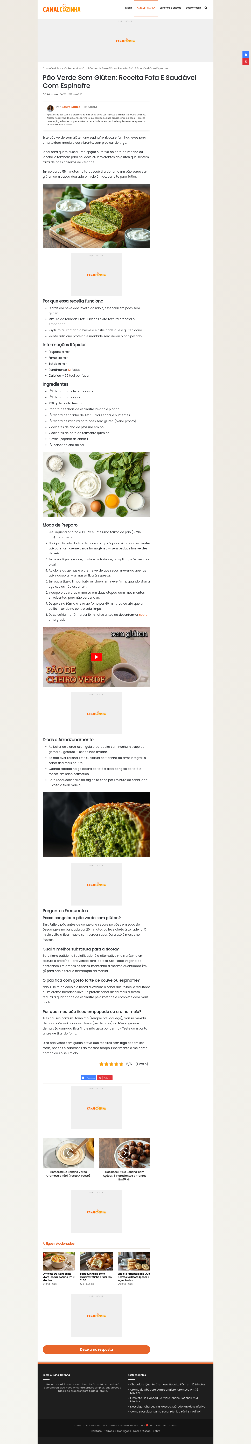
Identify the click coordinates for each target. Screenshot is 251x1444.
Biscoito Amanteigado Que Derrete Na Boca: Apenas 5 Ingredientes (134, 1277)
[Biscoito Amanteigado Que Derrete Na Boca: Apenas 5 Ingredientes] (134, 1261)
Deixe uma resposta (96, 1349)
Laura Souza (71, 107)
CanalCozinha (52, 68)
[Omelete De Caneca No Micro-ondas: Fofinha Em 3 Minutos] (59, 1261)
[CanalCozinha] (62, 8)
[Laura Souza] (50, 108)
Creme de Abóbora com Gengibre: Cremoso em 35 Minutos (164, 1391)
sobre (143, 615)
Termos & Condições (117, 1431)
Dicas (128, 7)
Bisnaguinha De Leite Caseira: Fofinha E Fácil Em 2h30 (96, 1277)
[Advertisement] (125, 27)
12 (69, 370)
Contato (96, 1431)
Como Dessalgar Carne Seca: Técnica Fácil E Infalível (165, 1412)
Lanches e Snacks (170, 7)
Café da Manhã (146, 8)
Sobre (157, 1431)
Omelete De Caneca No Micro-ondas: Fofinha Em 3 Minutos (58, 1277)
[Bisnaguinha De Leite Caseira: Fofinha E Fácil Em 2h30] (96, 1261)
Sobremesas (193, 7)
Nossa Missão (142, 1431)
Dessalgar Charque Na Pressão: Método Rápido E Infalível (168, 1407)
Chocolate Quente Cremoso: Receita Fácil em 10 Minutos (167, 1384)
